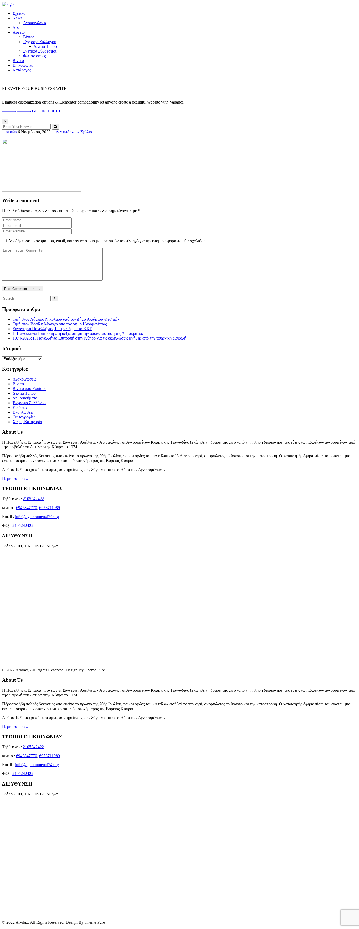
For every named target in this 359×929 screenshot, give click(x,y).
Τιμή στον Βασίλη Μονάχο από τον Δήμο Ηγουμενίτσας (60, 324)
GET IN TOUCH (47, 111)
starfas (11, 132)
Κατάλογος (22, 70)
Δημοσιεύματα (25, 398)
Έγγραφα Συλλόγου (39, 41)
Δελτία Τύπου (45, 46)
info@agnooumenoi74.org (37, 516)
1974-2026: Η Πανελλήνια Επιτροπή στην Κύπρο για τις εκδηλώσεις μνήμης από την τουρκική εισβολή (99, 338)
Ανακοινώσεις (35, 22)
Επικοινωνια (23, 65)
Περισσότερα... (15, 478)
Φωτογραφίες (34, 56)
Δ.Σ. (16, 27)
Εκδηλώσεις (23, 412)
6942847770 (26, 507)
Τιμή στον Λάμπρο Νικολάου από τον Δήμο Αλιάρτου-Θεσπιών (66, 319)
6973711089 (49, 507)
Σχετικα (19, 13)
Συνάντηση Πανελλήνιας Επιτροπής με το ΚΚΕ (52, 328)
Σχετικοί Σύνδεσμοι (39, 51)
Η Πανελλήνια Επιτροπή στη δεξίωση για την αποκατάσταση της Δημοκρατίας (78, 333)
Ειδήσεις (20, 407)
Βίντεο (28, 37)
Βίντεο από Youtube (29, 388)
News (17, 18)
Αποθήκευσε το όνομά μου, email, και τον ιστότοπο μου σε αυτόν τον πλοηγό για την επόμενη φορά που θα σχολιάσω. (108, 241)
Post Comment (16, 289)
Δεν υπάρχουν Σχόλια (73, 132)
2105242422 (33, 498)
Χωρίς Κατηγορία (27, 421)
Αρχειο (19, 32)
